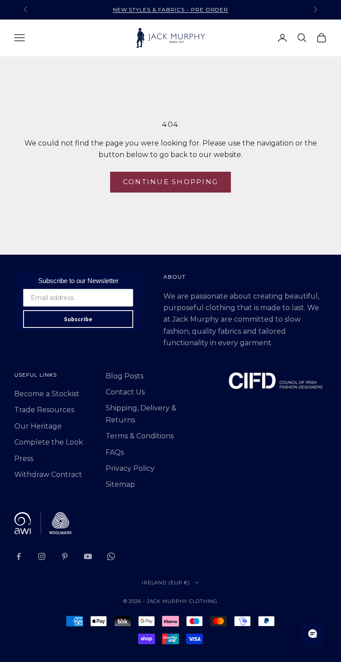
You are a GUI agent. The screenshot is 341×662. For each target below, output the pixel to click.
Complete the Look (48, 442)
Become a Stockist (46, 394)
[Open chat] (312, 633)
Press (23, 458)
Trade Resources (44, 410)
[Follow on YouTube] (87, 556)
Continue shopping (170, 181)
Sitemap (120, 484)
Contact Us (125, 392)
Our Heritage (38, 426)
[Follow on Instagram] (41, 556)
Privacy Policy (130, 468)
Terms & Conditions (140, 436)
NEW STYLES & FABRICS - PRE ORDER (171, 9)
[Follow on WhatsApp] (111, 556)
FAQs (115, 452)
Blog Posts (124, 376)
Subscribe (78, 319)
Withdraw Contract (48, 474)
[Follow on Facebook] (18, 556)
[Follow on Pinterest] (64, 556)
